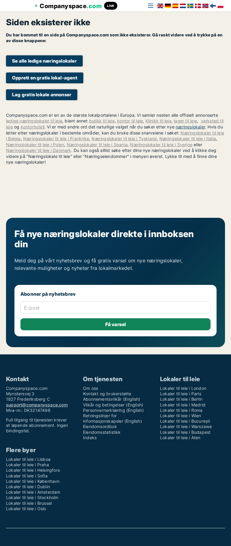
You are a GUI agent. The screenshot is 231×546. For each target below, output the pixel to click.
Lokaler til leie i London (183, 388)
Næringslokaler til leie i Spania (97, 144)
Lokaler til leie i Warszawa (186, 426)
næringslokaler (190, 126)
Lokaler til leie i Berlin (181, 399)
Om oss (90, 388)
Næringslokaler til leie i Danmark (38, 150)
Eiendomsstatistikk (102, 432)
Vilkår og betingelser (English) (113, 404)
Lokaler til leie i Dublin (28, 486)
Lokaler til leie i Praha (27, 464)
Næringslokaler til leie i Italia (187, 138)
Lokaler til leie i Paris (180, 393)
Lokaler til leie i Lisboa (28, 459)
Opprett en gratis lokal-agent (44, 78)
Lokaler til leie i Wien (180, 415)
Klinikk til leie (158, 120)
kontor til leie (130, 120)
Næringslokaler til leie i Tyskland (124, 138)
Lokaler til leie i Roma (181, 410)
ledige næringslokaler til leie (34, 120)
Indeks (90, 437)
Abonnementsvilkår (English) (111, 399)
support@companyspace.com (37, 404)
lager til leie (185, 120)
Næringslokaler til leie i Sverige (161, 144)
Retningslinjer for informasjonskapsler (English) (112, 418)
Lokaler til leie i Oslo (26, 508)
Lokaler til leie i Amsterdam (33, 492)
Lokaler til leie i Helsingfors (33, 470)
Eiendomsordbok (100, 426)
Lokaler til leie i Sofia (27, 475)
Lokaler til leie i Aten (180, 437)
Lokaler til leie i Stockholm (32, 497)
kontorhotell (33, 126)
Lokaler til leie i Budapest (185, 432)
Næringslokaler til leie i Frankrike (56, 138)
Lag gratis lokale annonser (41, 94)
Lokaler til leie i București (185, 421)
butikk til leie (102, 120)
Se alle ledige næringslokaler (44, 61)
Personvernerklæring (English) (113, 410)
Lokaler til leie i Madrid (182, 404)
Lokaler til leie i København (33, 481)
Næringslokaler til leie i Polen (35, 144)
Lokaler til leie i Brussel (29, 503)
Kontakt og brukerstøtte (107, 393)
